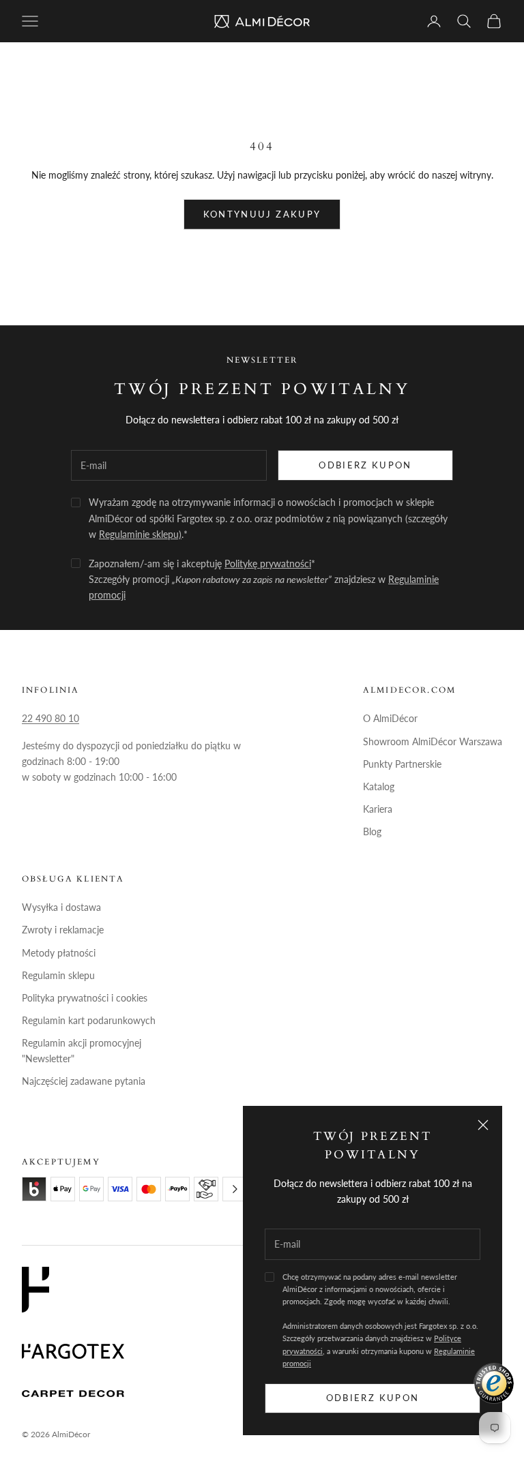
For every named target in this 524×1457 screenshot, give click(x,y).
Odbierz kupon (372, 1397)
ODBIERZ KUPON (365, 465)
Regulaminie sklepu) (140, 534)
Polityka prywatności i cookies (84, 998)
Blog (372, 831)
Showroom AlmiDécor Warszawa (432, 741)
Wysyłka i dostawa (61, 907)
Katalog (378, 786)
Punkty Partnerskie (402, 764)
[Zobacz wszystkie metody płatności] (234, 1189)
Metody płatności (59, 953)
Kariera (377, 809)
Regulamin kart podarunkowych (89, 1020)
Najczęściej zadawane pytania (83, 1081)
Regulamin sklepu (58, 975)
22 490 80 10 (50, 718)
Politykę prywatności (267, 563)
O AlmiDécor (390, 718)
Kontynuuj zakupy (262, 214)
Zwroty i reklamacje (63, 929)
